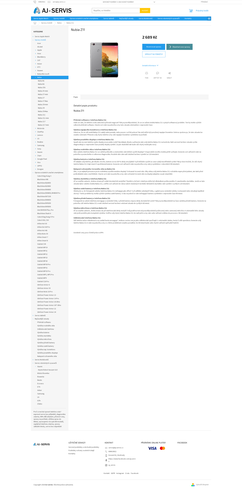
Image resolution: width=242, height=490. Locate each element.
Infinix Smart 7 (42, 237)
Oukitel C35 (41, 244)
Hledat (145, 10)
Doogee (40, 169)
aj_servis (111, 465)
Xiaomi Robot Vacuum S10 (47, 370)
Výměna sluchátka (44, 336)
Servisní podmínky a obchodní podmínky (118, 2)
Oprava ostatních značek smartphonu (49, 172)
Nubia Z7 (41, 98)
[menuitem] (41, 19)
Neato (39, 380)
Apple (39, 50)
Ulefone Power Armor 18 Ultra (48, 302)
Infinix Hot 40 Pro (43, 227)
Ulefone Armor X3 (44, 288)
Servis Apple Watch (42, 36)
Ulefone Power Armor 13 (46, 295)
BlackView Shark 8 (44, 213)
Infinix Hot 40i (42, 230)
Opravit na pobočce (154, 54)
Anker (39, 390)
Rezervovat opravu (153, 47)
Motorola (40, 128)
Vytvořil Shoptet (202, 485)
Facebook (134, 473)
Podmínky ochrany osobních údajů (81, 450)
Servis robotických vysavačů (46, 363)
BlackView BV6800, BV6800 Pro (48, 193)
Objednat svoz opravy (181, 47)
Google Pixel (42, 159)
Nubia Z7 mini (43, 94)
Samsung (40, 145)
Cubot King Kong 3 (44, 176)
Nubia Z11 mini (43, 118)
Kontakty (71, 453)
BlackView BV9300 (44, 206)
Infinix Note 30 (42, 234)
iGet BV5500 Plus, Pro (45, 210)
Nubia (39, 77)
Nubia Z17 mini (43, 125)
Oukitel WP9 (41, 278)
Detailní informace (149, 65)
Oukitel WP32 (42, 268)
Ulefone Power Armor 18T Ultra (49, 305)
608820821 (112, 451)
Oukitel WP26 (42, 261)
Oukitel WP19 (42, 247)
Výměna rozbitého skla (46, 325)
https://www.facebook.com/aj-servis (122, 460)
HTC (39, 67)
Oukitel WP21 (42, 251)
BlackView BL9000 (44, 186)
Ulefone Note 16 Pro (45, 291)
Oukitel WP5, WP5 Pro (45, 274)
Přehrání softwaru (44, 322)
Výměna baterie (43, 332)
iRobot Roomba (43, 373)
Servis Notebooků (42, 359)
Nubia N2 (41, 84)
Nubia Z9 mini (43, 104)
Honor (39, 64)
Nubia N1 (41, 81)
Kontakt (107, 473)
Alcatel (40, 47)
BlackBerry (41, 57)
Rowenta (40, 376)
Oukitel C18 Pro (43, 281)
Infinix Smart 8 (42, 240)
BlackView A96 (42, 179)
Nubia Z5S (41, 87)
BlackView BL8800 (44, 183)
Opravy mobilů (40, 40)
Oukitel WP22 (42, 254)
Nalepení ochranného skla (47, 356)
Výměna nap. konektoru (46, 349)
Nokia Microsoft (43, 74)
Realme (40, 142)
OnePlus (40, 132)
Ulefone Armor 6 (43, 285)
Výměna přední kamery (46, 342)
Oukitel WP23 (42, 257)
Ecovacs (40, 383)
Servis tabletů (40, 315)
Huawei (40, 70)
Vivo (39, 162)
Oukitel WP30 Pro (43, 264)
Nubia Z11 (41, 115)
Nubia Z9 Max (43, 111)
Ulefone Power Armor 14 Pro (48, 298)
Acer (39, 43)
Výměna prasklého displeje (47, 353)
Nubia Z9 (41, 108)
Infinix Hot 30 (42, 223)
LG (38, 138)
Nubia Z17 (41, 121)
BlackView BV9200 (44, 203)
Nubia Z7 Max (43, 101)
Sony (39, 149)
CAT (38, 60)
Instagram (120, 473)
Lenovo (40, 135)
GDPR (113, 473)
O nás (127, 473)
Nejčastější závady (42, 319)
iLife (39, 400)
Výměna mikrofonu (44, 339)
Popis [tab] (76, 97)
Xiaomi (39, 152)
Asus (39, 53)
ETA (38, 387)
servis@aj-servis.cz (115, 447)
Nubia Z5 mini (43, 91)
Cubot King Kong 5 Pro (45, 217)
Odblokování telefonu (45, 329)
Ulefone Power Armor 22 (46, 308)
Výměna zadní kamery (45, 346)
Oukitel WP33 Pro (43, 271)
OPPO (39, 166)
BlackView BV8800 (44, 200)
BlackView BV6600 (44, 189)
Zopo (39, 155)
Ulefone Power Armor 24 (46, 312)
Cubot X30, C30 (43, 220)
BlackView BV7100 (44, 196)
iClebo (39, 404)
